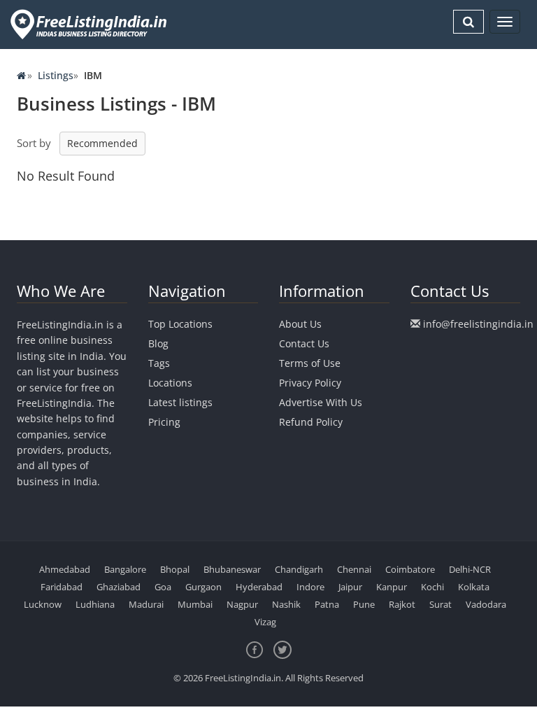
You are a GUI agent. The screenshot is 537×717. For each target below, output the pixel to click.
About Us (300, 323)
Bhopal (174, 569)
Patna (327, 604)
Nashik (286, 604)
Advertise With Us (320, 402)
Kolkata (473, 586)
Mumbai (195, 604)
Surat (440, 604)
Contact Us (304, 343)
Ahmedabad (64, 569)
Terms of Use (310, 363)
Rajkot (402, 604)
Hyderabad (259, 586)
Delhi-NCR (470, 569)
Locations (170, 382)
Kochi (432, 586)
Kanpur (391, 586)
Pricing (164, 422)
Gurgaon (203, 586)
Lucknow (43, 604)
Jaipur (350, 586)
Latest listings (180, 402)
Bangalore (125, 569)
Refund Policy (311, 422)
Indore (310, 586)
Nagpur (242, 604)
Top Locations (180, 323)
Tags (159, 363)
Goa (163, 586)
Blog (158, 343)
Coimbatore (410, 569)
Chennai (354, 569)
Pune (364, 604)
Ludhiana (95, 604)
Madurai (146, 604)
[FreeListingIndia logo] (89, 24)
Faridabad (62, 586)
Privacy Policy (310, 382)
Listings (55, 75)
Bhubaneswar (232, 569)
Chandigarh (299, 569)
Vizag (265, 621)
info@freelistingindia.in (478, 323)
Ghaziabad (118, 586)
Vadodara (486, 604)
